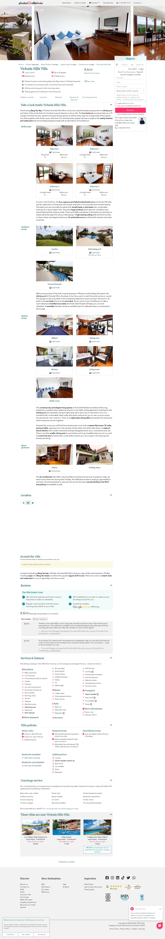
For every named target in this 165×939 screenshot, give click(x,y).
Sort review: (26, 619)
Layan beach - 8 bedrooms (35, 839)
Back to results (81, 3)
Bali (43, 884)
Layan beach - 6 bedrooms (66, 839)
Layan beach (30, 72)
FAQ (22, 889)
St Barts (66, 887)
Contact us (137, 3)
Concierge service (89, 97)
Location (43, 97)
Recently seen (108, 3)
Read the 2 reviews (92, 73)
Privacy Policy (125, 929)
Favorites (95, 2)
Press (22, 892)
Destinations (66, 3)
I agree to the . (125, 103)
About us (24, 884)
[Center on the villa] (32, 503)
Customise (10, 934)
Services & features (74, 98)
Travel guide (89, 889)
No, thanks (26, 934)
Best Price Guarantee (126, 72)
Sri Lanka (45, 889)
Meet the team (26, 899)
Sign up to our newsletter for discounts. (129, 106)
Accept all (41, 934)
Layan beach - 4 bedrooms (97, 839)
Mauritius (45, 892)
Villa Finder (88, 884)
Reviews (58, 97)
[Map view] (28, 503)
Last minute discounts (93, 887)
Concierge (24, 897)
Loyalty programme (28, 902)
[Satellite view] (23, 503)
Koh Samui (46, 887)
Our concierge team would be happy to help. (60, 808)
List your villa (25, 894)
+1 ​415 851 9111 (124, 3)
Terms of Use (130, 103)
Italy (64, 884)
